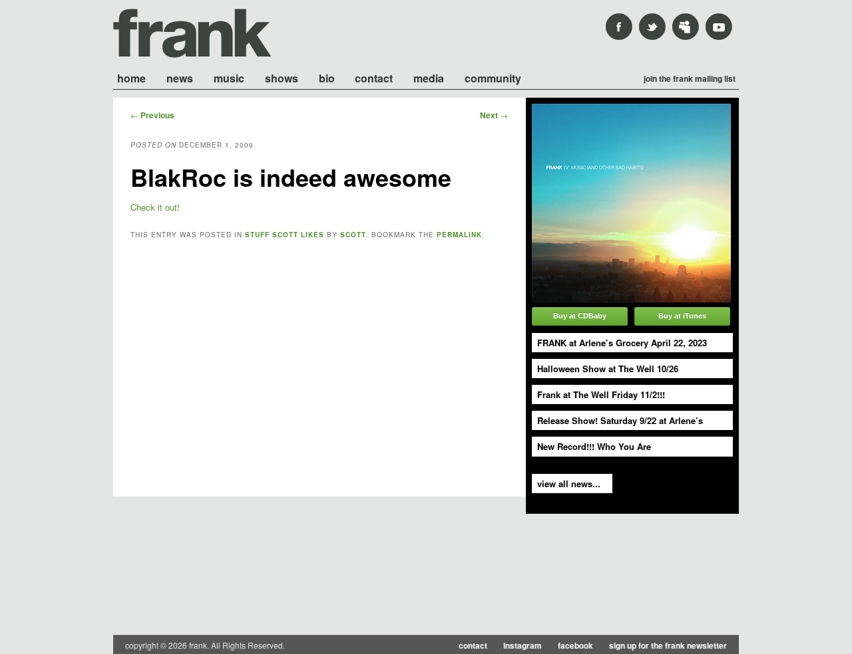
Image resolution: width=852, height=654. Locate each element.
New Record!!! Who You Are (594, 446)
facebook (575, 645)
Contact (374, 77)
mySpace (685, 26)
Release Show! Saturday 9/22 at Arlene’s (620, 420)
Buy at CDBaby (579, 316)
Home (131, 77)
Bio (327, 77)
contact (473, 645)
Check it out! (155, 207)
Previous (152, 115)
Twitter (652, 26)
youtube (719, 26)
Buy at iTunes (682, 316)
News (179, 77)
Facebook (619, 26)
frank (192, 33)
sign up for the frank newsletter (668, 645)
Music (229, 77)
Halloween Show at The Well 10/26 (607, 368)
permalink (459, 234)
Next (494, 115)
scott (353, 234)
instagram (522, 645)
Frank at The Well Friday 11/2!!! (601, 394)
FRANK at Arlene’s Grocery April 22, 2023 (622, 342)
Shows (281, 77)
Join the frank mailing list (690, 77)
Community (493, 77)
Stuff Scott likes (284, 234)
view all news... (568, 483)
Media (428, 77)
